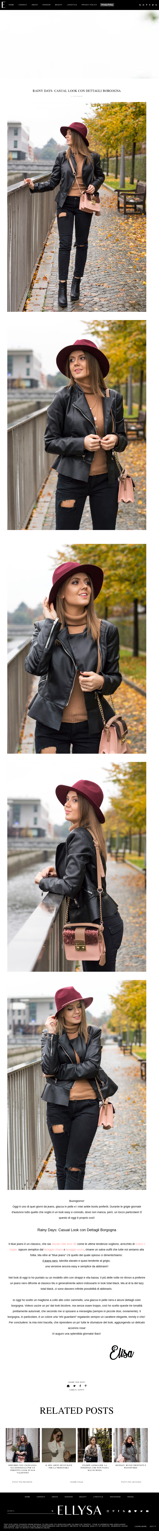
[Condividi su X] (74, 1386)
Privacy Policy (89, 5)
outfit (81, 1390)
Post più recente (22, 1482)
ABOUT (35, 5)
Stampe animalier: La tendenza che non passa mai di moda (94, 1467)
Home (11, 5)
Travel (130, 1497)
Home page (76, 1482)
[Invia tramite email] (68, 1386)
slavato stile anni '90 (64, 1244)
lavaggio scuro (75, 1249)
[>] (51, 1511)
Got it (153, 1526)
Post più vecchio (131, 1482)
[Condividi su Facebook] (80, 1386)
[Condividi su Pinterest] (85, 1386)
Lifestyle (72, 5)
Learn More (141, 1526)
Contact (23, 5)
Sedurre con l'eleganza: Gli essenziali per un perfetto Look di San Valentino (22, 1469)
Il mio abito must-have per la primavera (58, 1466)
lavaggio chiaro (53, 1249)
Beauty (58, 5)
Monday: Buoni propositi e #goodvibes (131, 1466)
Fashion (46, 5)
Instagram (115, 1497)
